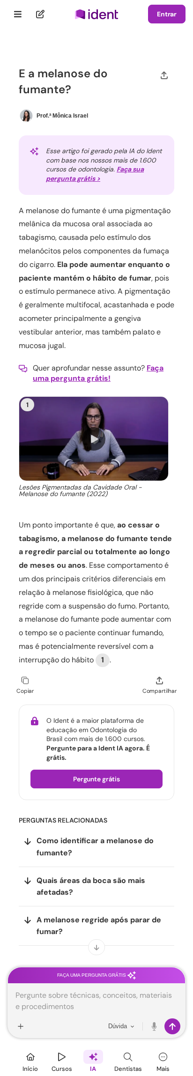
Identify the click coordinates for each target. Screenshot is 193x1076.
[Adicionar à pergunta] (21, 1026)
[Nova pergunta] (40, 14)
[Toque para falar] (155, 1026)
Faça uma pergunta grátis (92, 975)
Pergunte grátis (96, 779)
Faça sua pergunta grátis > (95, 174)
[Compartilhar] (164, 75)
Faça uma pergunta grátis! (98, 373)
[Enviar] (172, 1026)
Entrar (167, 14)
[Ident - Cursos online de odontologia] (96, 14)
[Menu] (18, 14)
